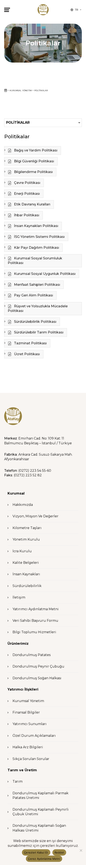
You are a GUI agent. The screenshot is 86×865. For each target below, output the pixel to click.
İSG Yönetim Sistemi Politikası (39, 237)
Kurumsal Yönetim (28, 701)
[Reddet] (81, 850)
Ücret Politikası (26, 354)
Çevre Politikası (26, 183)
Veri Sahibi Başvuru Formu (35, 621)
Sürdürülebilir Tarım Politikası (38, 332)
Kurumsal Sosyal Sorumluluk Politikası (35, 260)
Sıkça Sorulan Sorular (31, 759)
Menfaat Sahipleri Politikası (36, 285)
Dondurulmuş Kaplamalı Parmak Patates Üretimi (40, 795)
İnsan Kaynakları (26, 574)
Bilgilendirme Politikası (33, 172)
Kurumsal (16, 493)
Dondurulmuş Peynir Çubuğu (38, 666)
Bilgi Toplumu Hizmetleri (34, 632)
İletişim (19, 597)
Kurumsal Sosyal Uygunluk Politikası (44, 274)
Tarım (18, 781)
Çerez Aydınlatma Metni (44, 858)
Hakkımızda (23, 505)
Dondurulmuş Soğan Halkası (37, 678)
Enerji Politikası (26, 194)
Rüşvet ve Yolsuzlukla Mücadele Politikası (38, 308)
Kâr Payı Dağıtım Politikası (36, 248)
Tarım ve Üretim (22, 770)
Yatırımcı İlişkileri (23, 689)
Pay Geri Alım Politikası (33, 295)
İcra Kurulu (22, 551)
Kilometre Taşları (27, 528)
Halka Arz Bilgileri (28, 747)
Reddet (59, 852)
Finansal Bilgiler (26, 712)
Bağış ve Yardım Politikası (35, 150)
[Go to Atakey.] (5, 90)
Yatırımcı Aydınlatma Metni (36, 609)
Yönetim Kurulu (26, 539)
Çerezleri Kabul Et (36, 852)
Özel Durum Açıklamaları (34, 736)
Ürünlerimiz (18, 644)
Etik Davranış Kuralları (31, 204)
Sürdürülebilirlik (27, 586)
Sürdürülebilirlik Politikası (34, 322)
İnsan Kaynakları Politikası (35, 226)
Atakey (43, 9)
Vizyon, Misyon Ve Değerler (35, 516)
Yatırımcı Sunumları (30, 724)
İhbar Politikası (26, 215)
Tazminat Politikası (30, 343)
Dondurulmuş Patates (32, 655)
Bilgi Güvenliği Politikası (33, 161)
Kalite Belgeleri (26, 563)
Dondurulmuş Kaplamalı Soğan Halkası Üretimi (39, 828)
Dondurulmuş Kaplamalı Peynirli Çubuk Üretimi (41, 811)
